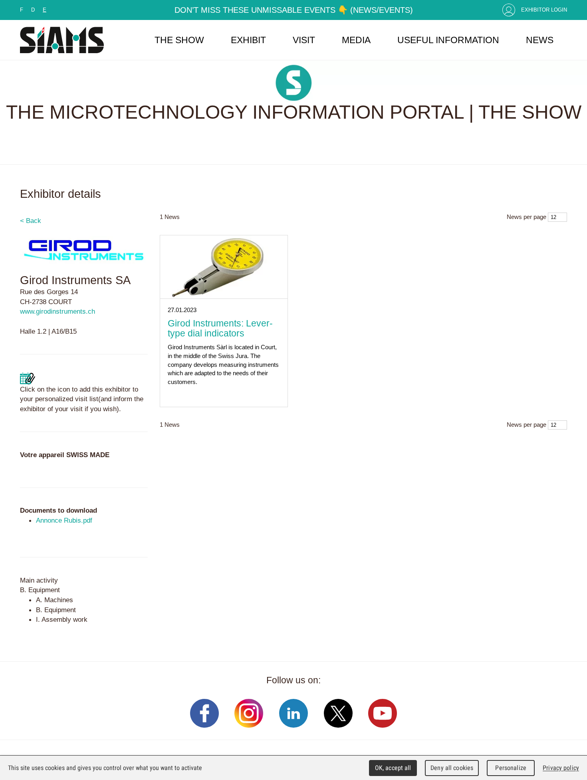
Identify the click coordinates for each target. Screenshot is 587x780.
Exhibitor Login (544, 10)
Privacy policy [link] (561, 768)
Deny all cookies (451, 768)
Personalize (510, 768)
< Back (30, 221)
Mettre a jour (27, 378)
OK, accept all (393, 768)
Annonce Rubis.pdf (64, 520)
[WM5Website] (62, 40)
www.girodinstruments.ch (57, 311)
